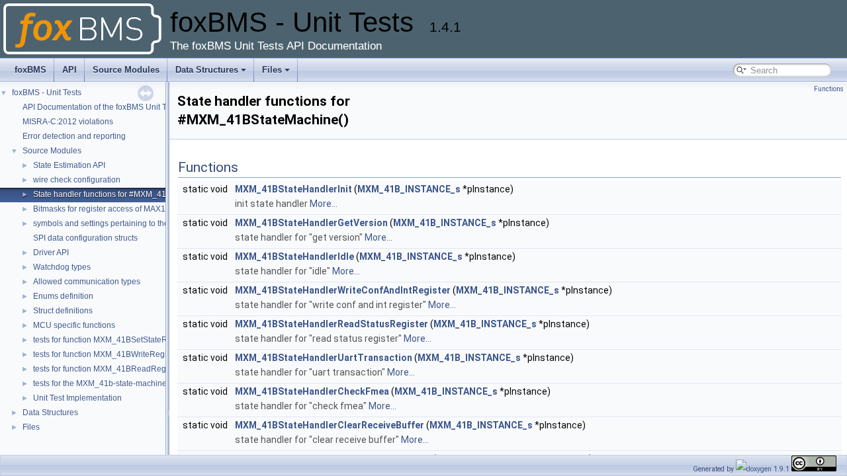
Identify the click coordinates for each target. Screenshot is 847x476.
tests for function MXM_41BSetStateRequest (112, 339)
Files (272, 70)
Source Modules (126, 70)
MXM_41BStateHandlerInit (293, 189)
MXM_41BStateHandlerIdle (294, 256)
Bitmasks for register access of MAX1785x (108, 209)
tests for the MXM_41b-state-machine (100, 383)
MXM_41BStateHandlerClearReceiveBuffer (329, 425)
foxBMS (30, 70)
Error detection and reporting (74, 136)
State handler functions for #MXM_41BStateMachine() (129, 194)
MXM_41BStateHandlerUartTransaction (323, 357)
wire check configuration (76, 179)
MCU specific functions (74, 325)
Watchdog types (62, 267)
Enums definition (63, 296)
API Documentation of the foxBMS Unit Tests (101, 107)
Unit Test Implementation (77, 398)
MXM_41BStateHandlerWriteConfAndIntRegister (343, 290)
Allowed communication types (86, 281)
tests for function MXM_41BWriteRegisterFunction (122, 354)
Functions (829, 89)
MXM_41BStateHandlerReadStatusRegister (331, 324)
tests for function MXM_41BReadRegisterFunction (122, 369)
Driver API (51, 252)
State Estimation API (69, 165)
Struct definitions (63, 310)
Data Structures (206, 70)
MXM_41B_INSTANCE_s (409, 189)
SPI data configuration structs (85, 238)
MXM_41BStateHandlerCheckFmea (312, 391)
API (69, 70)
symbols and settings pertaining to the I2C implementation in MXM (151, 223)
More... (323, 203)
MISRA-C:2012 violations (67, 121)
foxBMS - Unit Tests (46, 92)
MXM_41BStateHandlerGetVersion (311, 223)
